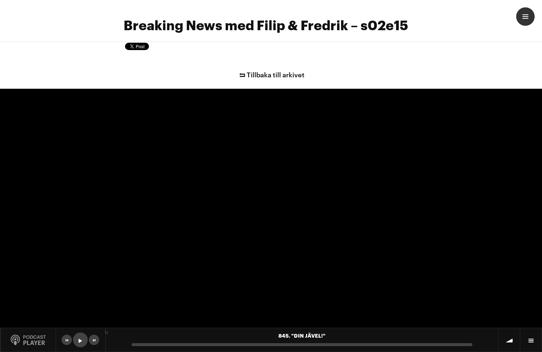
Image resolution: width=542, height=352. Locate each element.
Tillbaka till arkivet (276, 74)
